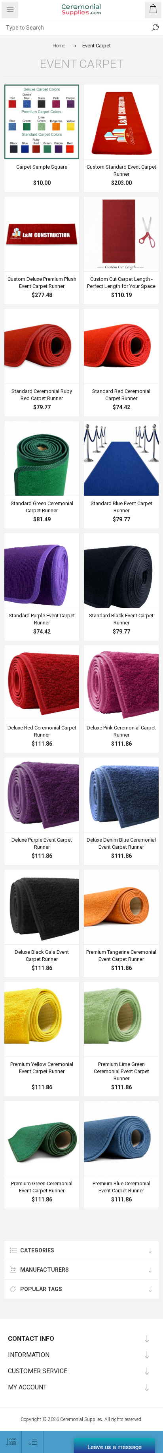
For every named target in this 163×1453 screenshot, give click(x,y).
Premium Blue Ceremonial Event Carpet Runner (121, 1187)
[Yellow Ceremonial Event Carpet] (41, 1019)
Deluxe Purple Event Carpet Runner (41, 843)
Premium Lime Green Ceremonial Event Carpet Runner (121, 1071)
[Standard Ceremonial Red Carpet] (121, 346)
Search (155, 28)
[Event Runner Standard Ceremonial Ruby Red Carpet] (41, 346)
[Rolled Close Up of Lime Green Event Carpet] (121, 1019)
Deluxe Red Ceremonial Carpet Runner (42, 731)
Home (59, 46)
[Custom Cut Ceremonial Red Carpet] (121, 234)
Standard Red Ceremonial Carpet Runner (121, 394)
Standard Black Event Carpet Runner (121, 619)
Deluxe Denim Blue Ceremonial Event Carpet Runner (121, 843)
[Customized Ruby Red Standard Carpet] (121, 122)
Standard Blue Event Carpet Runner (121, 506)
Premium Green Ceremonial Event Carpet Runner (41, 1187)
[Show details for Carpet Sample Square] (41, 122)
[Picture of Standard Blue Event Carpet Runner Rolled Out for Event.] (121, 458)
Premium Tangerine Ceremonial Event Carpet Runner (121, 955)
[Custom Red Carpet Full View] (41, 234)
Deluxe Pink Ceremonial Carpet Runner (121, 731)
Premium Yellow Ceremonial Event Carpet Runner (41, 1067)
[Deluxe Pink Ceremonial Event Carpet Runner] (121, 682)
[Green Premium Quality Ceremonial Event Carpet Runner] (41, 1138)
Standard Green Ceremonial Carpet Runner (42, 506)
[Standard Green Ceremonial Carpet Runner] (41, 458)
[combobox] (73, 28)
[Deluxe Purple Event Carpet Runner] (41, 795)
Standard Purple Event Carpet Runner (42, 619)
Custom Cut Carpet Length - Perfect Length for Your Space (121, 282)
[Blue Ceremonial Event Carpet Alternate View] (121, 795)
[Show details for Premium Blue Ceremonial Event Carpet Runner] (121, 1138)
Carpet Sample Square (41, 167)
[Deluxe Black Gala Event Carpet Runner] (41, 907)
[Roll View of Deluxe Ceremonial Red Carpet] (41, 682)
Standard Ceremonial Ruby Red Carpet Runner (41, 394)
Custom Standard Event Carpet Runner (121, 170)
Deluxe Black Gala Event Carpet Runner (42, 955)
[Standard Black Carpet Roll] (41, 570)
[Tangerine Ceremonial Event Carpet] (121, 907)
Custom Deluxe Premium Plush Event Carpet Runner (42, 282)
